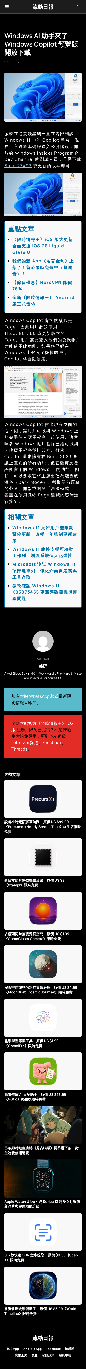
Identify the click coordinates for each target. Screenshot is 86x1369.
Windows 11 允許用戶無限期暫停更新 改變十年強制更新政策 (44, 534)
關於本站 (65, 1355)
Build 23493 (18, 166)
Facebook (52, 742)
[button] (6, 6)
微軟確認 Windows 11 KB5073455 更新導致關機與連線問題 (44, 592)
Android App (32, 1349)
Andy (43, 666)
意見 (35, 1355)
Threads (19, 749)
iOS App (13, 1349)
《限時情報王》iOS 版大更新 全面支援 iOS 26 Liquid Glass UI (45, 245)
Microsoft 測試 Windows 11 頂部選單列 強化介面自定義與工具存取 (44, 570)
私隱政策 (48, 1355)
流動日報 (43, 6)
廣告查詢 (21, 1355)
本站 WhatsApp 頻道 (39, 696)
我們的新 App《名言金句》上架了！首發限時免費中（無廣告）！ (43, 267)
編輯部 (69, 1349)
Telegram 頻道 (24, 742)
